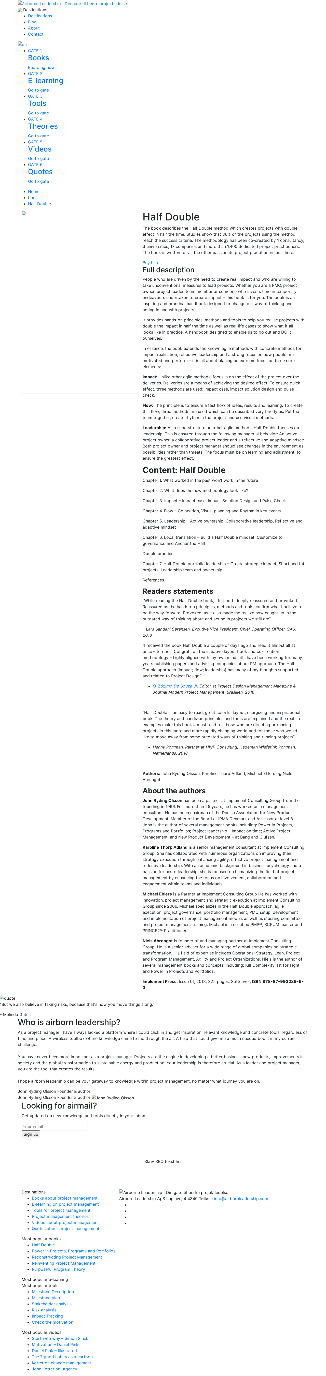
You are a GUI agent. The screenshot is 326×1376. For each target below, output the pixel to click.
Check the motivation (52, 1322)
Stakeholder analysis (52, 1303)
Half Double (39, 203)
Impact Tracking (47, 1316)
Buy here (151, 262)
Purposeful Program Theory (58, 1269)
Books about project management (65, 1198)
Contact (36, 34)
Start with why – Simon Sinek (60, 1338)
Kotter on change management (61, 1362)
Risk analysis (44, 1309)
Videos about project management (65, 1222)
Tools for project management (61, 1210)
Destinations (40, 15)
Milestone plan (46, 1297)
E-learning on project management (65, 1204)
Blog (32, 21)
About (34, 28)
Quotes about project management (65, 1228)
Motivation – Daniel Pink (55, 1344)
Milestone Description (53, 1291)
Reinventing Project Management (64, 1263)
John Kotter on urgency (54, 1368)
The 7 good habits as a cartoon (62, 1356)
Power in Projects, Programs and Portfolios (73, 1250)
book (33, 197)
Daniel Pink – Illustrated (54, 1350)
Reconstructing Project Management (67, 1257)
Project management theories (60, 1216)
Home (33, 191)
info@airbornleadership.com (241, 1198)
